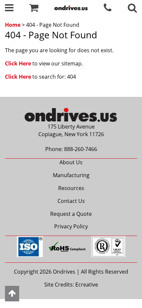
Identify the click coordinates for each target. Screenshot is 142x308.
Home (12, 24)
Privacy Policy (71, 226)
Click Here (18, 63)
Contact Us (71, 201)
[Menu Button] (9, 9)
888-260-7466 (80, 149)
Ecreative (86, 284)
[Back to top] (12, 293)
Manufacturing (71, 175)
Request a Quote (71, 213)
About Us (71, 162)
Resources (71, 188)
